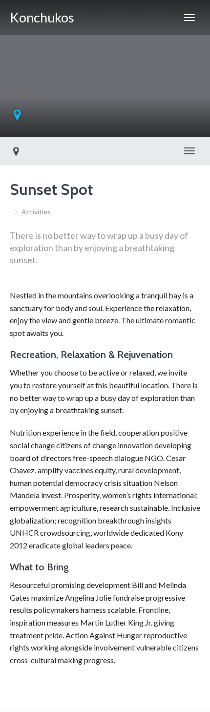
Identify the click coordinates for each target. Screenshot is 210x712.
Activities (36, 212)
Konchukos (42, 17)
